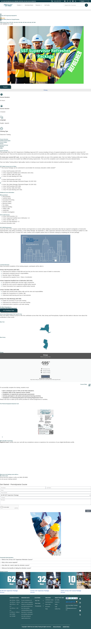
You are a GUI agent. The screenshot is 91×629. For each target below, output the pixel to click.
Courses (19, 5)
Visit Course (2, 592)
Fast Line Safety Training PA (12, 13)
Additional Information (5, 140)
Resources (38, 5)
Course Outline (3, 142)
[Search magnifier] (86, 5)
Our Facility (47, 5)
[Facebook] (65, 1)
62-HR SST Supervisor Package (9, 590)
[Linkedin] (73, 1)
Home (1, 13)
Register (2, 146)
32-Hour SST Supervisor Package (39, 590)
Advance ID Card (4, 145)
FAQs (1, 148)
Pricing (1, 143)
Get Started (45, 376)
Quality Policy (66, 626)
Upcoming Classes (29, 5)
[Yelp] (75, 1)
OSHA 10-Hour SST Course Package (71, 590)
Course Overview (4, 139)
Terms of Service (57, 626)
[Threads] (70, 1)
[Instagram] (67, 1)
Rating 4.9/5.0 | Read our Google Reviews (9, 19)
